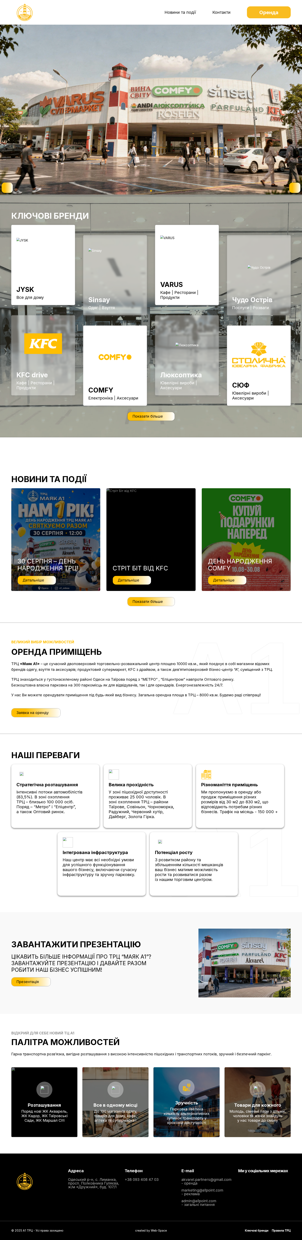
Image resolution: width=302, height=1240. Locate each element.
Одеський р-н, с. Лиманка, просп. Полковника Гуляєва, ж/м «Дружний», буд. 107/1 (93, 1183)
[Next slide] (294, 188)
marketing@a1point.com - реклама (202, 1192)
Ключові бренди (257, 1230)
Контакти (221, 12)
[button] (148, 191)
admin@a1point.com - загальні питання (198, 1203)
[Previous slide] (7, 188)
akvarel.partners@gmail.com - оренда (206, 1181)
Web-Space (159, 1230)
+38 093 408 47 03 (142, 1179)
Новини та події (180, 12)
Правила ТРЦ (281, 1230)
